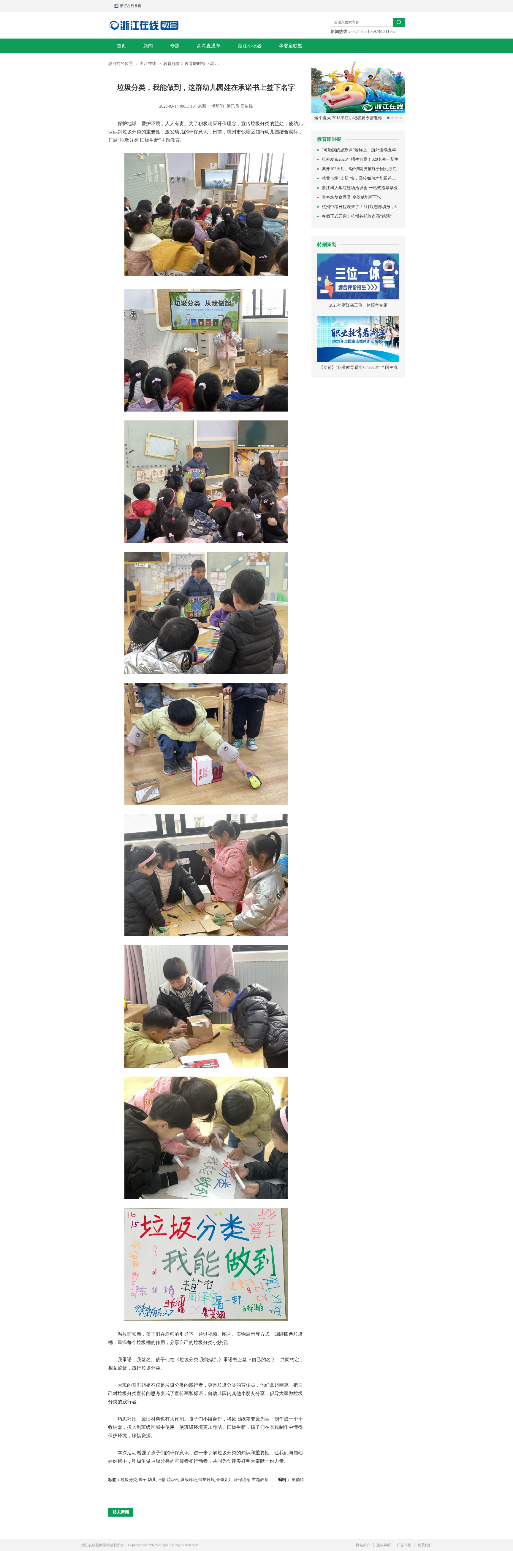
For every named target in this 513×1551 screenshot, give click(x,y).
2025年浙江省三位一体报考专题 (358, 305)
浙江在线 (148, 63)
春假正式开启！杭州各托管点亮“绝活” (357, 216)
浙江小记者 (250, 45)
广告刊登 (404, 1545)
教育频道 (171, 63)
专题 (175, 45)
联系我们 (424, 1545)
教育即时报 (195, 63)
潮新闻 (218, 106)
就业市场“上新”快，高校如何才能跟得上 (359, 178)
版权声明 (383, 1545)
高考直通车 (209, 45)
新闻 (148, 45)
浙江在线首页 (117, 6)
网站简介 (363, 1545)
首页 (121, 45)
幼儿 (214, 63)
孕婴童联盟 (291, 45)
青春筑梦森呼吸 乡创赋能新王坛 (351, 197)
